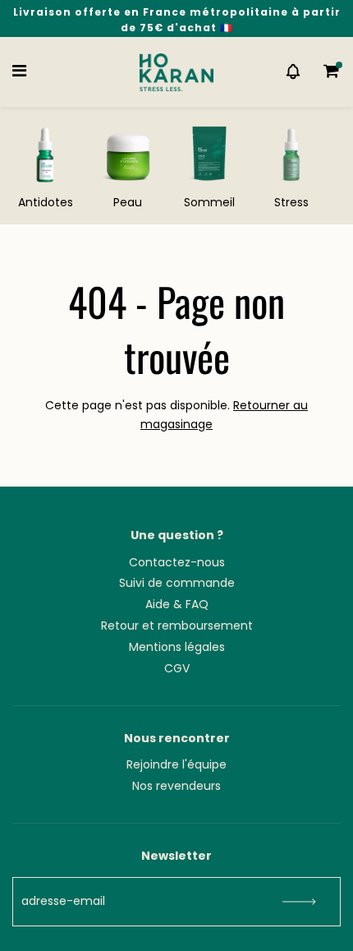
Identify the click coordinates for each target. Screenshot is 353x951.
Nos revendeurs (176, 786)
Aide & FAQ (177, 604)
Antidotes (45, 202)
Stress (291, 202)
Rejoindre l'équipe (176, 764)
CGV (177, 668)
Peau (127, 202)
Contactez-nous (177, 562)
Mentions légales (177, 647)
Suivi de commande (177, 583)
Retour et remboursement (177, 625)
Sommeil (209, 202)
